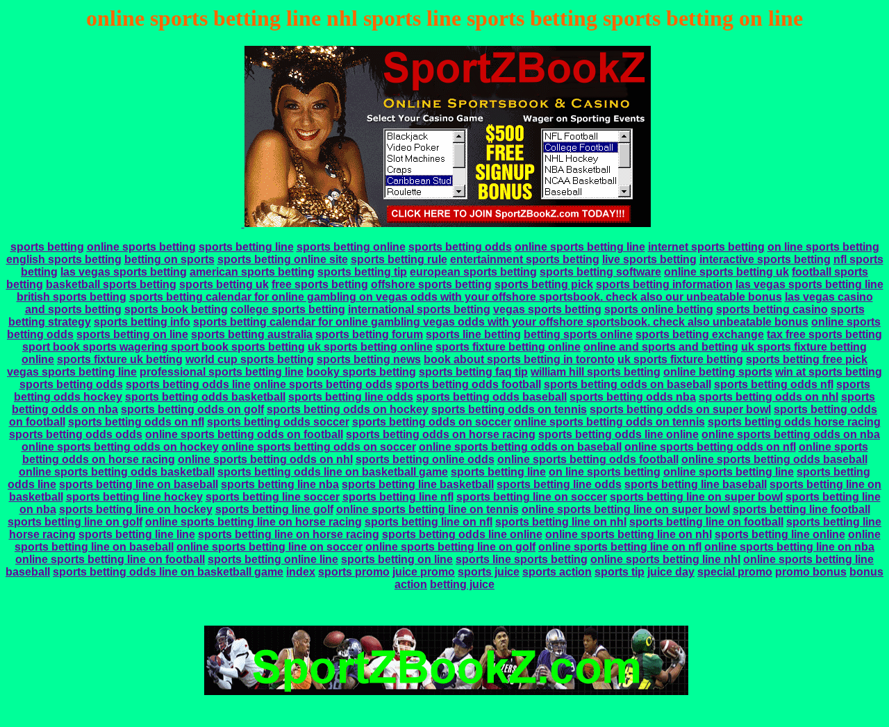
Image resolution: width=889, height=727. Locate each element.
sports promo (354, 572)
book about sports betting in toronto (519, 359)
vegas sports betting (547, 309)
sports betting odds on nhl (768, 397)
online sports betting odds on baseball (520, 447)
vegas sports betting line (72, 372)
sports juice (489, 572)
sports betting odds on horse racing (440, 434)
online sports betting (141, 247)
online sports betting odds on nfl (710, 447)
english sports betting (64, 259)
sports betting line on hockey (136, 509)
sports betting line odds (350, 397)
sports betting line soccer (273, 497)
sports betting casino (772, 309)
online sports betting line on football (110, 559)
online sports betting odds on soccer (319, 447)
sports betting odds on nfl (136, 422)
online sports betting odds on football (244, 434)
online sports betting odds (323, 384)
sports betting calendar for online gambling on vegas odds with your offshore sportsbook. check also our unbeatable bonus (455, 297)
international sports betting (419, 309)
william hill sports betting (595, 372)
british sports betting (71, 297)
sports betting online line (273, 559)
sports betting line (246, 247)
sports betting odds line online (618, 434)
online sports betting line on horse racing (253, 522)
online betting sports (717, 372)
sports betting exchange (699, 334)
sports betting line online (780, 534)
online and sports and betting (660, 347)
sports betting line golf (274, 509)
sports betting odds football (468, 384)
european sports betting (473, 272)
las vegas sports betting (123, 272)
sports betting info (142, 322)
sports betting (47, 247)
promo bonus (811, 572)
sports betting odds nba (633, 397)
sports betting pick (544, 284)
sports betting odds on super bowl (680, 409)
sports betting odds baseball (491, 397)
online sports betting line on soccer (269, 547)
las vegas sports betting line (809, 284)
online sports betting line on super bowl (626, 509)
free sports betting (320, 284)
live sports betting (649, 259)
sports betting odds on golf (192, 409)
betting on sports (169, 259)
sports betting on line (132, 334)
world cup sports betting (249, 359)
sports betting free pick (806, 359)
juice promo (423, 572)
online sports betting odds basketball (117, 472)
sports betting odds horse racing (794, 422)
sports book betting (176, 309)
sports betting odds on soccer (431, 422)
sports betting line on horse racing (288, 534)
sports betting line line (136, 534)
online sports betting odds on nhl (265, 459)
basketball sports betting (111, 284)
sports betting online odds (425, 459)
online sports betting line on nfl (619, 547)
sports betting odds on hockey (348, 409)
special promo (734, 572)
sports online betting (658, 309)
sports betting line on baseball (138, 484)
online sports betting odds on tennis (609, 422)
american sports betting (252, 272)
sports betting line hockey (134, 497)
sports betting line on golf (75, 522)
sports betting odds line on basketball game (332, 472)
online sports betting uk (726, 272)
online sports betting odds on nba (790, 434)
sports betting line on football (706, 522)
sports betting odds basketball (205, 397)
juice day (671, 572)
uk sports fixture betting (680, 359)
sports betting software (600, 272)
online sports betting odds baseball (774, 459)
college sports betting (288, 309)
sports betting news (369, 359)
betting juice (462, 584)
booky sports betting (361, 372)
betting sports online (578, 334)
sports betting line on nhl (560, 522)
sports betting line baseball (695, 484)
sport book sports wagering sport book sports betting (163, 347)
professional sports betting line (222, 372)
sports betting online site (282, 259)
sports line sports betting (522, 559)
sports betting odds (460, 247)
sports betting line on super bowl (696, 497)
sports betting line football (801, 509)
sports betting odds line (188, 384)
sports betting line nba (280, 484)
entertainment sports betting (524, 259)
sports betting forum (369, 334)
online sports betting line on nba (789, 547)
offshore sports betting (431, 284)
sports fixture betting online (508, 347)
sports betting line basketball (418, 484)
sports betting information (664, 284)
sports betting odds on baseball (627, 384)
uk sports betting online (370, 347)
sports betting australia (252, 334)
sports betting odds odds (75, 434)
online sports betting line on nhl (628, 534)
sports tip (620, 572)
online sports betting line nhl (665, 559)
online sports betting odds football (588, 459)
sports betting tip (362, 272)
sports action (557, 572)
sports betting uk (224, 284)
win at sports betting (828, 372)
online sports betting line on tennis (427, 509)
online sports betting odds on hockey (120, 447)
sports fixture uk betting (120, 359)
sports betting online (351, 247)
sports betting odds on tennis (509, 409)
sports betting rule (399, 259)
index (300, 572)
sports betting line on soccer (531, 497)
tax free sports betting (824, 334)
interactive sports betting (765, 259)
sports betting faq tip (473, 372)
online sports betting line (580, 247)
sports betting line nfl (398, 497)
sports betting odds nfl (773, 384)
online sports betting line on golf (450, 547)
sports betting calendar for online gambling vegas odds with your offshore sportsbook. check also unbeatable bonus (500, 322)
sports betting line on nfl (428, 522)
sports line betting (473, 334)
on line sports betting (823, 247)
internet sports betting (706, 247)
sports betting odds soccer (278, 422)
